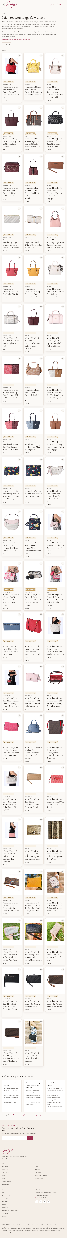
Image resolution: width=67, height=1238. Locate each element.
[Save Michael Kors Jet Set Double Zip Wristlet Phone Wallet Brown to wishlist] (62, 969)
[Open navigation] (3, 4)
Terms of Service (41, 1224)
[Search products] (52, 4)
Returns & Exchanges (7, 1198)
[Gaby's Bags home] (11, 4)
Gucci (3, 1178)
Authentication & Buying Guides (10, 1210)
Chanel (3, 1175)
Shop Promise (39, 1178)
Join (30, 1138)
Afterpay (4, 1204)
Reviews (37, 1169)
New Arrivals (5, 1169)
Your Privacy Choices (53, 1224)
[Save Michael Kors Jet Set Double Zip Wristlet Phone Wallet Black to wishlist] (41, 969)
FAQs (3, 1193)
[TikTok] (48, 1201)
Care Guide (5, 1213)
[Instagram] (40, 1201)
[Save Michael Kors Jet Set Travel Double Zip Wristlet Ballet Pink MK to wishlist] (62, 920)
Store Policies (5, 1201)
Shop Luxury (5, 1166)
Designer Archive (6, 1181)
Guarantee (38, 1172)
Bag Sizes (4, 1216)
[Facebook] (36, 1201)
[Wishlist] (56, 4)
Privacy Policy (31, 1224)
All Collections (5, 1184)
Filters (7, 44)
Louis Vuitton (5, 1172)
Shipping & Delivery (7, 1196)
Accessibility (5, 1207)
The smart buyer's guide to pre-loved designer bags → (17, 39)
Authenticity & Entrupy (41, 1175)
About (36, 1166)
